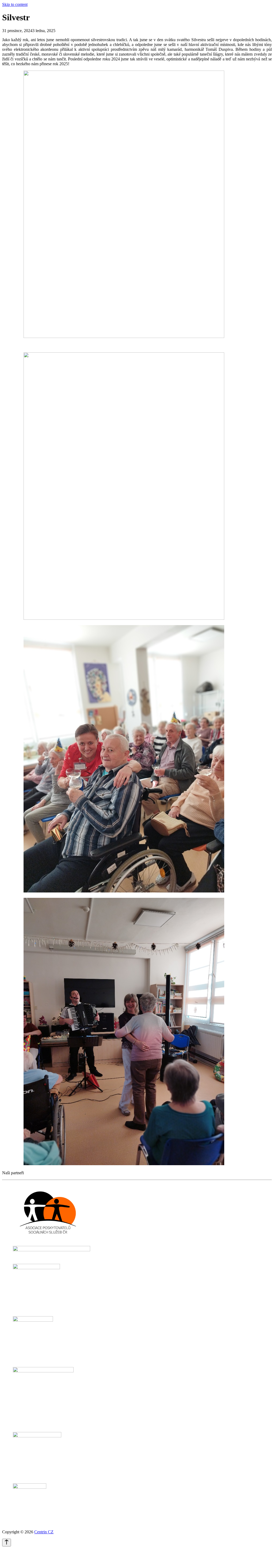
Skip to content (15, 4)
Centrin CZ (44, 1532)
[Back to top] (6, 1542)
